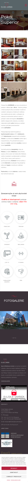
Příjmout (14, 468)
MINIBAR (7, 244)
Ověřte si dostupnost (11, 199)
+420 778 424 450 (9, 419)
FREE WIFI (7, 226)
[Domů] (6, 5)
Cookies (8, 480)
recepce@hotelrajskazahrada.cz (13, 421)
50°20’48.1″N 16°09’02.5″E (11, 424)
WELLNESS (21, 244)
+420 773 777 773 (8, 417)
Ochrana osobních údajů (15, 480)
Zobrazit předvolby (14, 476)
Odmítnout (14, 472)
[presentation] (3, 320)
